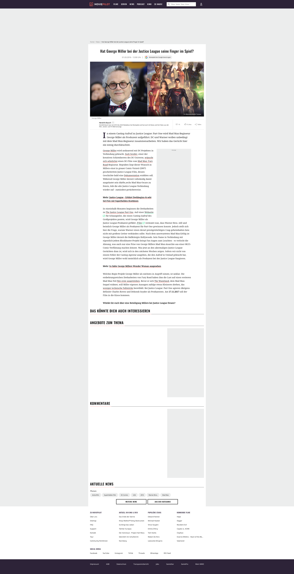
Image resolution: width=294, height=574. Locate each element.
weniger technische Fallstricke (118, 288)
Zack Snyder (131, 154)
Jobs (157, 564)
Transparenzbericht (141, 564)
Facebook (93, 553)
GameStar (170, 564)
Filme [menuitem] (115, 4)
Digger (179, 521)
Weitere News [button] (131, 501)
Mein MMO (199, 564)
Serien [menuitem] (124, 4)
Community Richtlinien (99, 541)
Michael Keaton (154, 521)
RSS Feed (167, 553)
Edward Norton (154, 517)
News (98, 42)
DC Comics (124, 495)
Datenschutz (121, 564)
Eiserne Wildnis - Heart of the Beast (190, 537)
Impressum (94, 564)
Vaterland (180, 541)
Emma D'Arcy (153, 529)
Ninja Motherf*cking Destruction (131, 521)
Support (93, 529)
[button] (188, 124)
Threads (142, 553)
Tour (91, 537)
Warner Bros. (153, 495)
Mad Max (165, 495)
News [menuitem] (132, 4)
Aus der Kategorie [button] (163, 501)
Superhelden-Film (110, 495)
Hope (179, 517)
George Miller (110, 150)
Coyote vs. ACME (183, 529)
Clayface (180, 533)
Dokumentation (131, 175)
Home (92, 42)
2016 (142, 495)
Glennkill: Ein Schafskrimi (129, 537)
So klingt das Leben (126, 525)
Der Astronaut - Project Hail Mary (131, 533)
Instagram (119, 553)
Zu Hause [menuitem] (158, 4)
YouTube (106, 553)
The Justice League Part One (119, 212)
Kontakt (93, 533)
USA (134, 495)
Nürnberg (123, 541)
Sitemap (93, 521)
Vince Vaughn (153, 525)
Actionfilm (95, 495)
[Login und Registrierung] (201, 4)
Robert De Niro (153, 537)
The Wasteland (161, 281)
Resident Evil (182, 525)
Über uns (93, 517)
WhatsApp (154, 553)
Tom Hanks (152, 533)
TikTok (130, 553)
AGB (107, 564)
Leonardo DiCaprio (155, 541)
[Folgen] (113, 122)
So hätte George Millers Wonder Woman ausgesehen (135, 266)
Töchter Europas (125, 529)
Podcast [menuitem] (141, 4)
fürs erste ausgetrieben (128, 281)
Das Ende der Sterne (127, 517)
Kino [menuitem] (149, 4)
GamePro (184, 564)
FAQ (91, 525)
